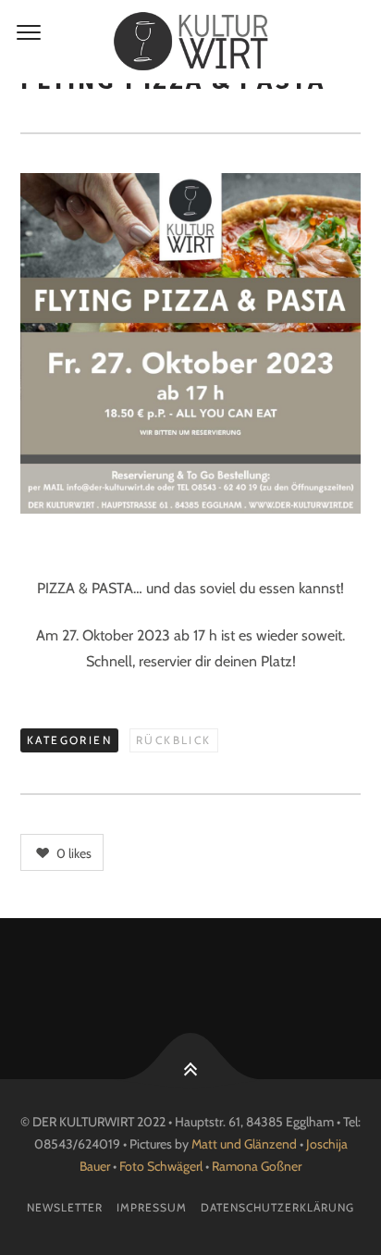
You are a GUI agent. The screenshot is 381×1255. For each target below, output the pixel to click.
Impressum (152, 1207)
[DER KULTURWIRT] (190, 41)
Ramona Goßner (256, 1166)
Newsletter (65, 1207)
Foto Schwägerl (161, 1166)
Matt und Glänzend (244, 1144)
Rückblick (174, 740)
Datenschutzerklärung (277, 1207)
